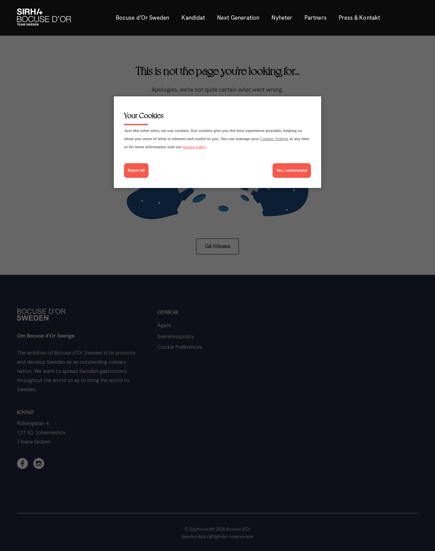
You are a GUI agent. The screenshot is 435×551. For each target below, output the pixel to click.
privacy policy (194, 147)
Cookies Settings (274, 139)
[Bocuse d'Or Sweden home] (44, 17)
